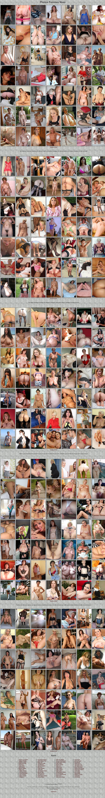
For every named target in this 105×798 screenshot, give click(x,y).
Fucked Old (77, 777)
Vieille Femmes (22, 770)
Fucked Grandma (23, 773)
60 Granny (21, 764)
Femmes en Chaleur (23, 759)
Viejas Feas (21, 769)
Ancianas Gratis (41, 763)
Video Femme (59, 769)
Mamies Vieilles (22, 768)
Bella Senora (22, 767)
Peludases (21, 777)
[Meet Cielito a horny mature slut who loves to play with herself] (84, 448)
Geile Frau (58, 766)
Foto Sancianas (22, 772)
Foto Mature (77, 762)
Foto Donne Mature (42, 759)
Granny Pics (77, 775)
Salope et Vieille (22, 762)
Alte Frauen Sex (78, 764)
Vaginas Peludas (22, 761)
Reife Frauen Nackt (79, 769)
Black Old (40, 762)
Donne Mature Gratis (61, 772)
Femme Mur (77, 770)
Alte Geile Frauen (78, 766)
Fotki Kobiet (59, 770)
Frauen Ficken (41, 777)
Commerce (53, 791)
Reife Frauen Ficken (42, 775)
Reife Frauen (59, 768)
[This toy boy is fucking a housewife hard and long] (8, 85)
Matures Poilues (41, 766)
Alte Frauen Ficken (60, 777)
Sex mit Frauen (59, 773)
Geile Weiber (77, 773)
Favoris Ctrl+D (53, 147)
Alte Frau (40, 767)
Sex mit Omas (22, 774)
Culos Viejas (22, 766)
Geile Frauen (59, 763)
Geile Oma (40, 769)
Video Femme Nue (42, 761)
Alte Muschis (41, 764)
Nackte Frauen (59, 764)
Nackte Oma (41, 772)
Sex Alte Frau (41, 774)
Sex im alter (77, 772)
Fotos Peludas (41, 768)
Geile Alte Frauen (78, 767)
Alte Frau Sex (41, 773)
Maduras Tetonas (78, 774)
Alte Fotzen (58, 775)
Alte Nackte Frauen (42, 770)
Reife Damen (77, 763)
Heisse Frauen (22, 775)
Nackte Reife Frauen (79, 768)
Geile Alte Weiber (60, 759)
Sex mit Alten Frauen (61, 761)
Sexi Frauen (77, 759)
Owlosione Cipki (22, 763)
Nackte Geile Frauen (61, 762)
